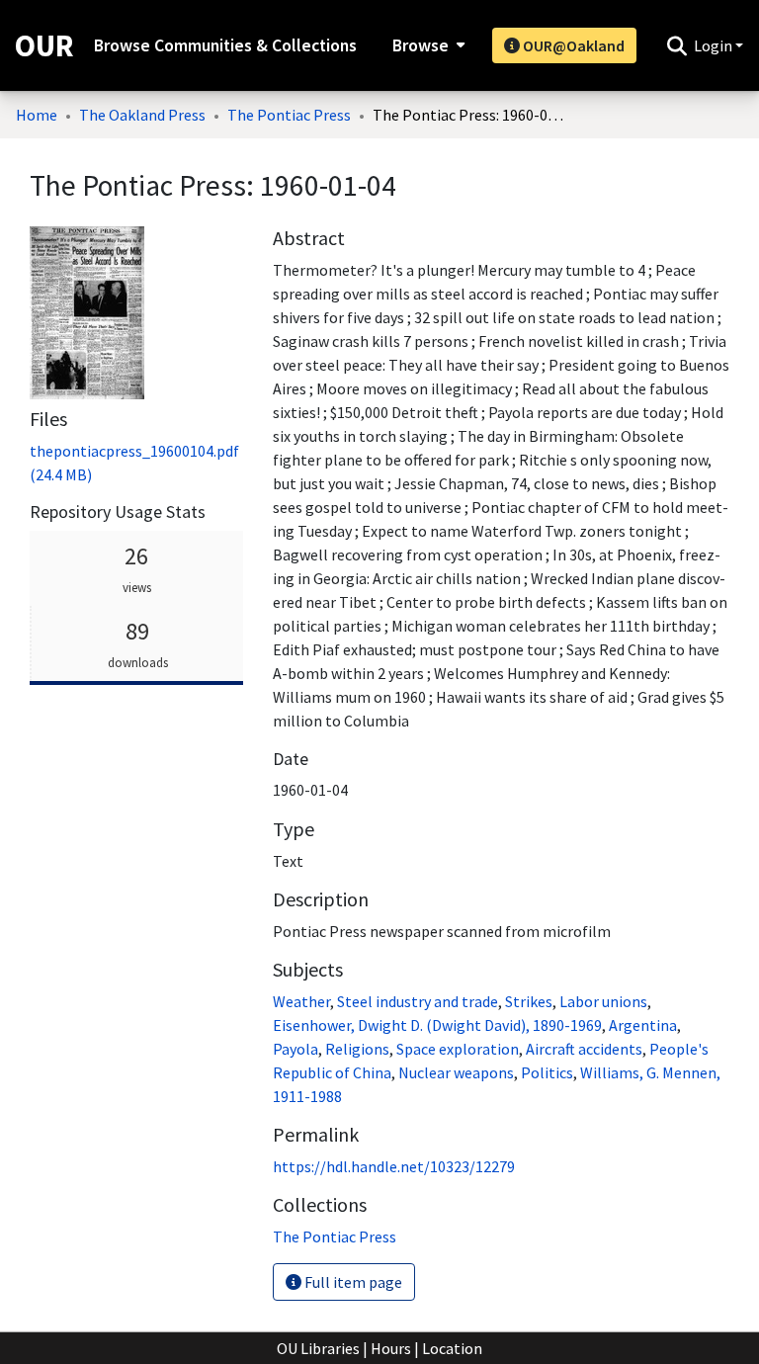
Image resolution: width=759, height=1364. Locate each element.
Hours (391, 1348)
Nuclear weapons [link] (456, 1072)
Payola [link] (295, 1049)
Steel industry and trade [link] (417, 1001)
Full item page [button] (351, 1282)
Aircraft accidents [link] (584, 1049)
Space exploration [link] (457, 1049)
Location (452, 1348)
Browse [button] (420, 45)
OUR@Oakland (572, 45)
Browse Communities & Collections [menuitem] (225, 45)
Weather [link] (301, 1001)
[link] (334, 1236)
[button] (676, 45)
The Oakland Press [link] (142, 115)
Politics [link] (547, 1072)
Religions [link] (357, 1049)
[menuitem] (426, 45)
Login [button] (714, 45)
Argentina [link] (643, 1025)
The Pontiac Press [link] (289, 115)
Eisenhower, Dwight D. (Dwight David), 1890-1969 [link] (437, 1025)
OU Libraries (318, 1348)
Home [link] (36, 115)
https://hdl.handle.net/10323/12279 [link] (394, 1166)
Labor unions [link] (603, 1001)
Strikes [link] (528, 1001)
